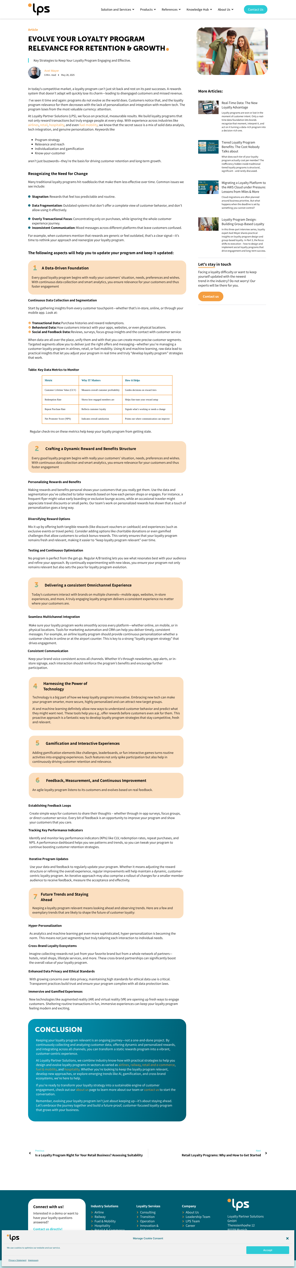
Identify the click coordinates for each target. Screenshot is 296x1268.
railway (136, 1065)
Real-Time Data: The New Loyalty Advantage (239, 105)
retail (44, 125)
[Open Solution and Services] (133, 9)
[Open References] (179, 9)
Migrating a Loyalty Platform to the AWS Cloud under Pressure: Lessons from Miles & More (244, 187)
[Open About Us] (232, 9)
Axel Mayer (51, 70)
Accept (267, 1250)
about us (82, 1089)
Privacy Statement (17, 1260)
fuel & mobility (46, 1069)
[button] (287, 1238)
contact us (151, 1089)
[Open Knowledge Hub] (211, 9)
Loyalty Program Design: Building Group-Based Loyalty (243, 221)
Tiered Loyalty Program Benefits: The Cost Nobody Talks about (241, 146)
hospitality (56, 125)
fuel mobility (88, 125)
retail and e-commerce (158, 1065)
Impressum (33, 1260)
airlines (33, 125)
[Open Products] (154, 9)
